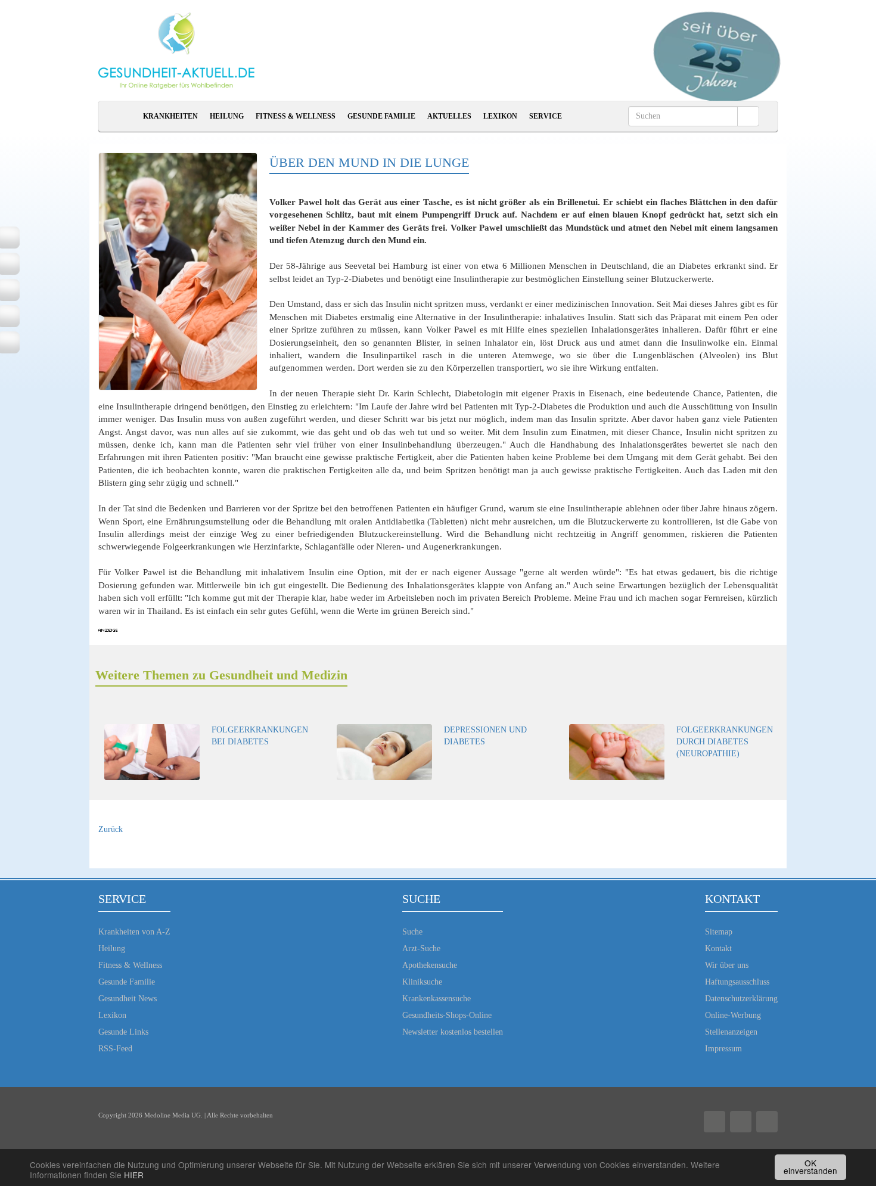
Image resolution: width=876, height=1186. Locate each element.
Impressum (723, 1048)
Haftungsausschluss (737, 981)
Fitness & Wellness (296, 116)
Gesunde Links (123, 1031)
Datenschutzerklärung (741, 998)
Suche (412, 931)
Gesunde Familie (381, 116)
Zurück (110, 829)
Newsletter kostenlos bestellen (452, 1031)
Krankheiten (170, 116)
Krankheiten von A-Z (134, 931)
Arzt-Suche (421, 948)
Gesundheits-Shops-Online (447, 1015)
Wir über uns (726, 965)
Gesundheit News (127, 998)
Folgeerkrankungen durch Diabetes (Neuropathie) (724, 741)
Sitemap (718, 931)
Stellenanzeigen (731, 1031)
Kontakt (718, 948)
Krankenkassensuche (436, 998)
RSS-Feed (115, 1048)
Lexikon (500, 116)
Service (545, 116)
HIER (134, 1175)
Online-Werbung (733, 1015)
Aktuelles (449, 116)
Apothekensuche (429, 965)
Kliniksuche (422, 981)
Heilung (227, 116)
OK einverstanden (810, 1167)
